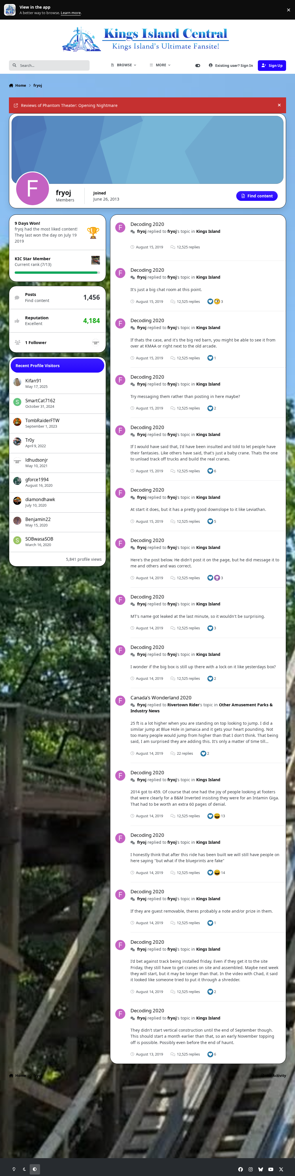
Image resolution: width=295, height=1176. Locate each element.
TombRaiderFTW (42, 421)
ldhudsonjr (36, 460)
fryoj (141, 231)
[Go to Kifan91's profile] (17, 382)
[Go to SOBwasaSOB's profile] (17, 540)
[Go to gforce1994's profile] (17, 481)
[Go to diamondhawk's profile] (17, 501)
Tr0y (29, 440)
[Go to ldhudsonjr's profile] (95, 342)
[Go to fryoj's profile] (120, 227)
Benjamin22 (38, 519)
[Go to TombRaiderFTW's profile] (17, 422)
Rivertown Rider (183, 704)
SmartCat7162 (40, 401)
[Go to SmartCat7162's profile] (17, 402)
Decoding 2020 (147, 224)
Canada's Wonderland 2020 (161, 697)
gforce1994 (37, 480)
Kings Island (208, 231)
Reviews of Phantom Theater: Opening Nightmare (69, 105)
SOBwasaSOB (39, 539)
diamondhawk (40, 500)
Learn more (11, 10)
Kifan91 (33, 381)
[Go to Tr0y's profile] (17, 441)
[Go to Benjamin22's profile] (17, 521)
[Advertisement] (147, 1100)
